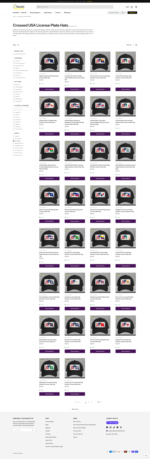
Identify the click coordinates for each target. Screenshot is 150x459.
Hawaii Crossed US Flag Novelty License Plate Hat (100, 298)
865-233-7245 (113, 434)
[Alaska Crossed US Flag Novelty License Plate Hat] (49, 62)
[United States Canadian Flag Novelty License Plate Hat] (49, 106)
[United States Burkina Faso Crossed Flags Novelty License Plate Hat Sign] (49, 151)
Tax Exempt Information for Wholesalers (84, 424)
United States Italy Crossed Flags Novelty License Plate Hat (125, 121)
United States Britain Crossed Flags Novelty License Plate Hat (74, 166)
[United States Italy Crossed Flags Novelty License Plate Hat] (126, 106)
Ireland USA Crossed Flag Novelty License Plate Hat (123, 253)
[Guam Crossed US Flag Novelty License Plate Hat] (49, 195)
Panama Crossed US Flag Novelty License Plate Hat (100, 210)
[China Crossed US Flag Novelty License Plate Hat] (100, 325)
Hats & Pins (48, 440)
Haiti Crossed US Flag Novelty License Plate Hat (74, 210)
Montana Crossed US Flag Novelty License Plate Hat (73, 340)
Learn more (89, 1)
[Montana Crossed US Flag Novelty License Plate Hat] (75, 325)
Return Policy (77, 421)
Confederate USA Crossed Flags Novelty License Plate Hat (100, 166)
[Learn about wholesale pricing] (125, 12)
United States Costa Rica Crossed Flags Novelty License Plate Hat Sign (99, 122)
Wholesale (67, 12)
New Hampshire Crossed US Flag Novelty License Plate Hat (49, 298)
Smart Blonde (19, 453)
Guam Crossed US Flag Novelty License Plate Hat (48, 210)
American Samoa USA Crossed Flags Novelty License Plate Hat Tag (49, 254)
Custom (57, 12)
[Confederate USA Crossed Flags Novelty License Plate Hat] (100, 151)
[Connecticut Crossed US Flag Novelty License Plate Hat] (75, 368)
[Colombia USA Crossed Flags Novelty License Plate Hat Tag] (100, 238)
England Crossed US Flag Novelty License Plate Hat (123, 340)
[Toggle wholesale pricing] (122, 13)
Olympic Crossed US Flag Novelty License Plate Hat (73, 298)
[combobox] (74, 7)
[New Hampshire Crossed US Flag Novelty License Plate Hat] (49, 283)
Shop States (47, 12)
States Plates (49, 443)
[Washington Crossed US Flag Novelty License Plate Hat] (49, 368)
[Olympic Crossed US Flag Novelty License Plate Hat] (75, 283)
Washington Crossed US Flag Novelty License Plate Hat (48, 383)
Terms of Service (78, 434)
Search (75, 437)
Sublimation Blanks (50, 437)
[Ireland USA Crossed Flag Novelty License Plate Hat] (126, 238)
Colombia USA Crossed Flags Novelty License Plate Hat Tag (99, 253)
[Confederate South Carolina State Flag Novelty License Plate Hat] (75, 62)
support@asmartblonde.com (117, 431)
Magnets (47, 428)
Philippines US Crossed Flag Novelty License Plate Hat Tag (125, 210)
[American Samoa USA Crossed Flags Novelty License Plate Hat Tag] (49, 238)
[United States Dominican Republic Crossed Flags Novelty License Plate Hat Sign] (75, 106)
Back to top (75, 409)
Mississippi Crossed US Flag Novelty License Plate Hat (47, 340)
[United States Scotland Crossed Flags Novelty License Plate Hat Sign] (126, 151)
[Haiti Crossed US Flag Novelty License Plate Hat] (75, 195)
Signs (47, 424)
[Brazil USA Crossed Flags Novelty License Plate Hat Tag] (75, 238)
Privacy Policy (77, 431)
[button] (136, 7)
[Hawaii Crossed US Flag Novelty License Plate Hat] (100, 283)
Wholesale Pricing (114, 12)
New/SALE (16, 12)
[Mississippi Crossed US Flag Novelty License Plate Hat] (49, 325)
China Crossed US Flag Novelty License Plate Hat (99, 340)
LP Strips (47, 434)
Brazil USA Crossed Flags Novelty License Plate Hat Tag (74, 253)
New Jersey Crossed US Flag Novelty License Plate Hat (124, 298)
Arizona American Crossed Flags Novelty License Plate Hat (100, 77)
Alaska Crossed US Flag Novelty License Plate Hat (49, 77)
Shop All (23, 12)
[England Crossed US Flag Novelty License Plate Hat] (126, 325)
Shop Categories (35, 12)
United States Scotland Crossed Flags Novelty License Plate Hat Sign (125, 167)
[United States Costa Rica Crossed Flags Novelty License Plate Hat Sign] (100, 106)
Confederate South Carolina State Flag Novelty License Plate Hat (75, 78)
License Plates (49, 421)
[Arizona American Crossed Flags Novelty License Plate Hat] (100, 62)
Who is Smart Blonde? (79, 428)
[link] (76, 402)
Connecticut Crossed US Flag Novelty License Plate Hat (74, 383)
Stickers (47, 431)
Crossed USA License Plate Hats (24, 16)
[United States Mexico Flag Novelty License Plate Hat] (126, 62)
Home (14, 16)
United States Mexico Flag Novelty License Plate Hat (123, 77)
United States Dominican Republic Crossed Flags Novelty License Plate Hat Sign (74, 122)
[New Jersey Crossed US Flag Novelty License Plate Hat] (126, 283)
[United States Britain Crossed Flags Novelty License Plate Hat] (75, 151)
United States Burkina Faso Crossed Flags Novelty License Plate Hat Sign (48, 167)
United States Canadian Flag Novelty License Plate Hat (48, 121)
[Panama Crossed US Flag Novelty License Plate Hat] (100, 195)
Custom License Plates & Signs (54, 446)
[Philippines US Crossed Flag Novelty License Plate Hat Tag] (126, 195)
